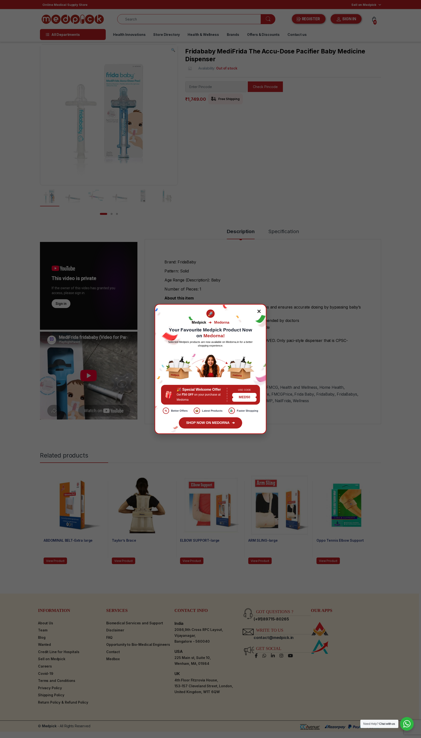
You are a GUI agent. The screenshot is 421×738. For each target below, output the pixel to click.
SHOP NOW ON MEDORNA (210, 423)
